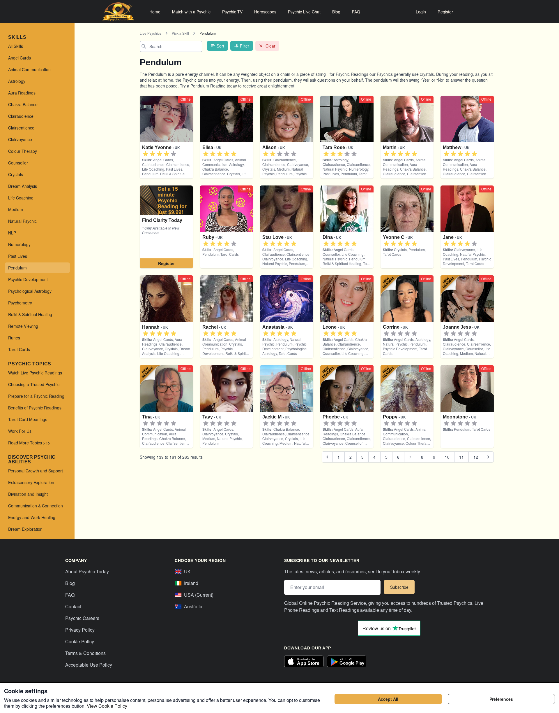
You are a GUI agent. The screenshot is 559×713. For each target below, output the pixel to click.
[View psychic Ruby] (166, 226)
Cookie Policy (79, 641)
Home (154, 12)
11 (461, 457)
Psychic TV (232, 12)
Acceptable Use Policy (88, 664)
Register (445, 12)
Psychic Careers (82, 618)
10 (447, 457)
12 (475, 457)
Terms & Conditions (85, 653)
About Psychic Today (87, 571)
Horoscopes (265, 12)
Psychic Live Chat (304, 12)
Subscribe (399, 587)
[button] (145, 153)
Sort (220, 46)
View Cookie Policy (107, 706)
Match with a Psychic (191, 12)
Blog (336, 12)
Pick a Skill (180, 33)
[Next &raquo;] (488, 457)
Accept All (388, 699)
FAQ (356, 12)
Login (421, 12)
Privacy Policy (80, 629)
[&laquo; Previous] (327, 457)
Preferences (501, 699)
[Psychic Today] (118, 11)
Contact (73, 606)
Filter (244, 46)
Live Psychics (150, 33)
